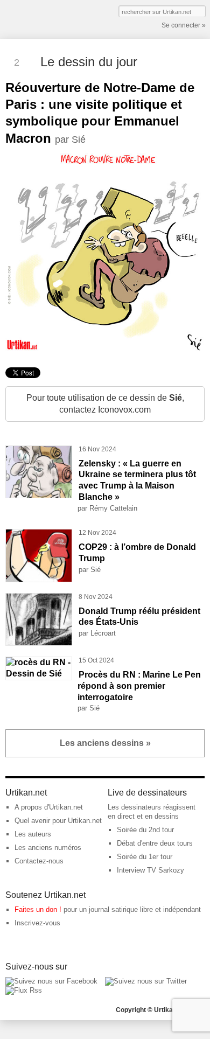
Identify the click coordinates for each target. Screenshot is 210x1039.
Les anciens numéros (48, 847)
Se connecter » (184, 25)
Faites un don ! (38, 909)
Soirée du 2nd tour (145, 830)
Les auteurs (33, 834)
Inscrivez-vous (37, 923)
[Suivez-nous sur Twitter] (146, 981)
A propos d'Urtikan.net (49, 807)
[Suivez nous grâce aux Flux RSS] (23, 990)
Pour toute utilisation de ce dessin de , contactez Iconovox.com (105, 403)
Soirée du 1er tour (144, 857)
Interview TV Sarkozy (150, 870)
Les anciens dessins (105, 743)
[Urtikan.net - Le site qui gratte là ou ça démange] (44, 18)
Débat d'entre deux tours (155, 843)
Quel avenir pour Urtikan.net (58, 821)
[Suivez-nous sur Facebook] (51, 981)
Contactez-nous (39, 861)
